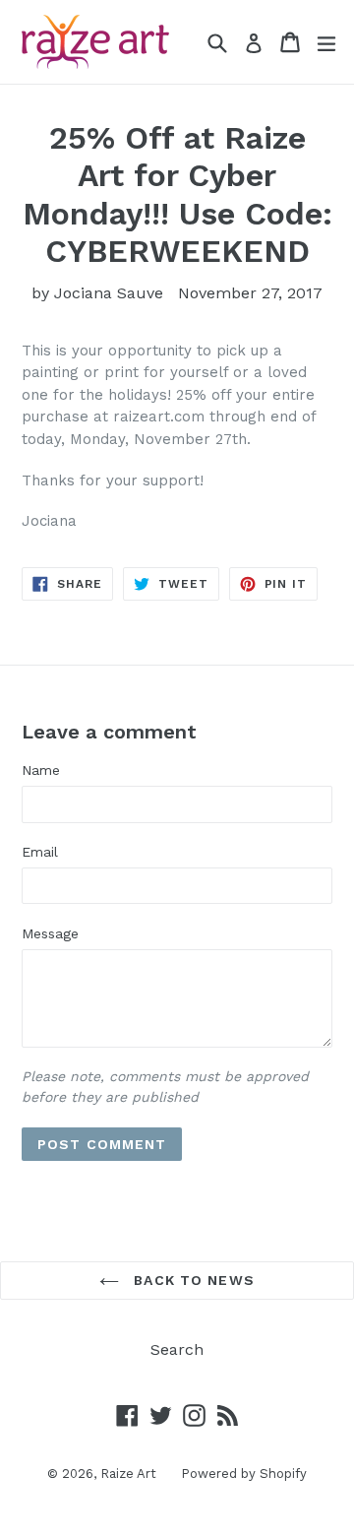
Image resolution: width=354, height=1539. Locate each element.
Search (177, 1349)
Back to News (192, 1280)
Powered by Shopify (244, 1473)
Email (40, 852)
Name (41, 770)
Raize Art (128, 1473)
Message (50, 933)
